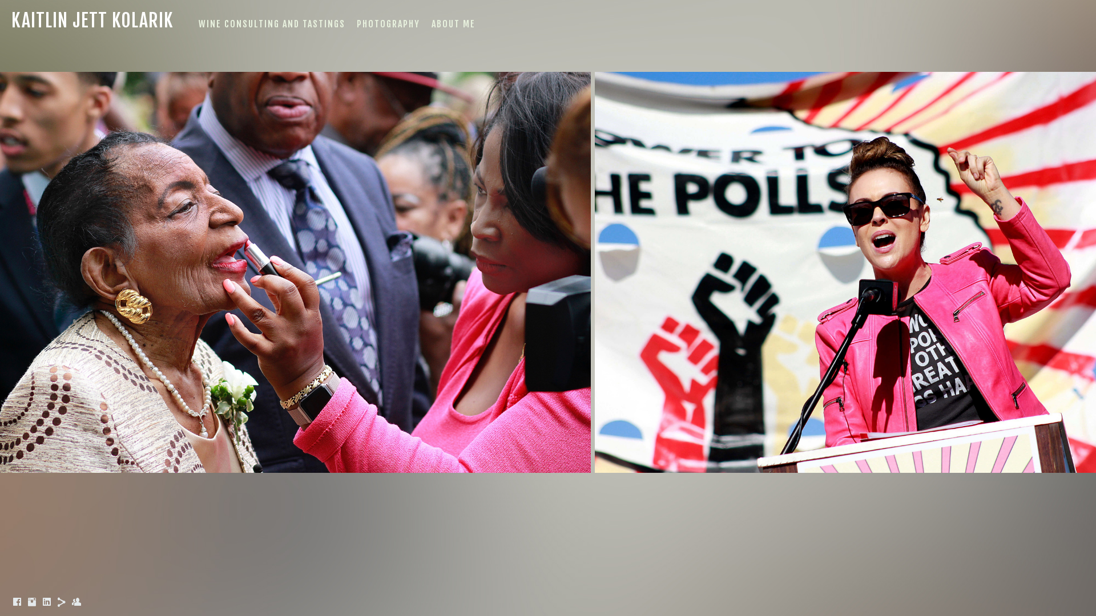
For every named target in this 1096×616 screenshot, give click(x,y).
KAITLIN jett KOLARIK (92, 20)
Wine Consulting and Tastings (272, 24)
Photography (388, 24)
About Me (454, 24)
